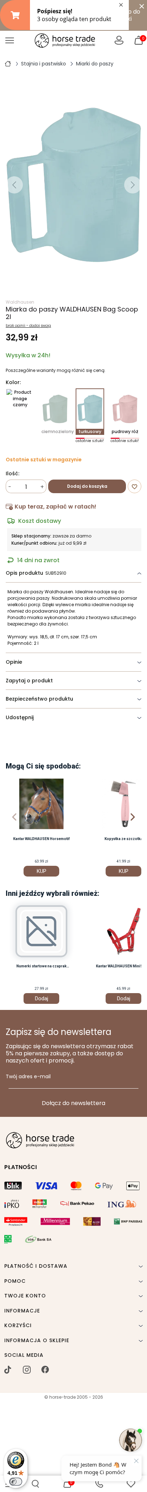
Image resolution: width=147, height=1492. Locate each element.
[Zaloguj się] (119, 40)
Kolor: (13, 382)
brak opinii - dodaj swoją (28, 325)
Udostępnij (20, 717)
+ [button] (42, 487)
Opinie (14, 662)
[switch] (15, 1482)
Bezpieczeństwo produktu (39, 698)
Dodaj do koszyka (87, 486)
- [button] (9, 487)
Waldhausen (20, 302)
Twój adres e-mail (28, 1077)
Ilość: (12, 474)
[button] (35, 1484)
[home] (7, 63)
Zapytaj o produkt (29, 680)
